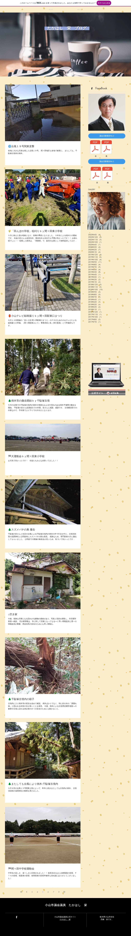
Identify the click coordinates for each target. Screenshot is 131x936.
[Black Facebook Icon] (91, 88)
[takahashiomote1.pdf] (96, 174)
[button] (106, 135)
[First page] (21, 892)
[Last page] (64, 892)
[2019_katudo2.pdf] (106, 147)
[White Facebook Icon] (16, 917)
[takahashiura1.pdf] (107, 174)
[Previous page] (26, 892)
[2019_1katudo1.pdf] (95, 147)
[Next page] (59, 892)
